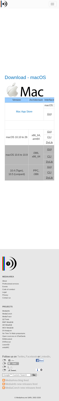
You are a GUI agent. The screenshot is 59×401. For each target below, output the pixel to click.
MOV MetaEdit (7, 328)
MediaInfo (6, 311)
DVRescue (6, 342)
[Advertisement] (29, 41)
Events (5, 286)
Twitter (21, 356)
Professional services (10, 284)
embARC (5, 347)
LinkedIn (45, 356)
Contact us (6, 298)
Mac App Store (24, 111)
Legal (4, 292)
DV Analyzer (7, 331)
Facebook (31, 356)
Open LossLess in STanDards (13, 336)
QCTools (5, 319)
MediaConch (7, 314)
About (4, 281)
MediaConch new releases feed (23, 387)
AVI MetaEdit (7, 325)
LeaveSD (5, 345)
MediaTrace (6, 316)
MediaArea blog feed (17, 380)
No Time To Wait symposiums (13, 333)
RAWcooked (7, 339)
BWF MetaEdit (7, 322)
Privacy (5, 295)
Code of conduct (8, 289)
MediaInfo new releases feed (21, 384)
